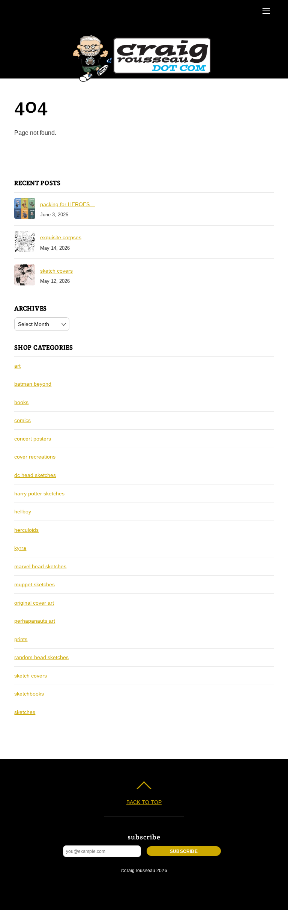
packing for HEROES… (67, 204)
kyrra (20, 548)
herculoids (26, 530)
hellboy (22, 512)
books (21, 402)
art (17, 366)
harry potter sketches (39, 493)
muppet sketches (34, 584)
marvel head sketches (40, 566)
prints (20, 639)
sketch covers (56, 271)
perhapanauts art (34, 621)
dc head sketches (35, 475)
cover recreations (35, 457)
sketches (24, 712)
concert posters (32, 439)
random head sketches (41, 657)
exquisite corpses (60, 237)
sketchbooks (29, 694)
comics (22, 420)
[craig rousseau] (143, 82)
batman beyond (32, 384)
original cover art (34, 603)
